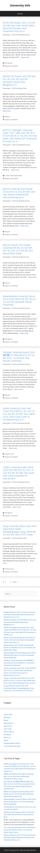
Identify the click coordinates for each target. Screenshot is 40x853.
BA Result (8, 63)
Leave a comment (11, 66)
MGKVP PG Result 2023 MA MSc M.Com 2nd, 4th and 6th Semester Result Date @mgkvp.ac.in (19, 80)
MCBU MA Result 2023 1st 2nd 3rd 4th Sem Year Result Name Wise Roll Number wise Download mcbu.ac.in (19, 27)
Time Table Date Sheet (13, 175)
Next (15, 582)
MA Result (7, 735)
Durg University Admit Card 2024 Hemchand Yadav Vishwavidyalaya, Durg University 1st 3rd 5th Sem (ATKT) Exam (20, 530)
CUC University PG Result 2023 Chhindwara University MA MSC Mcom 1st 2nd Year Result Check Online (19, 829)
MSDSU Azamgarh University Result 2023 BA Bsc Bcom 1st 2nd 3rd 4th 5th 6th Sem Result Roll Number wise (19, 794)
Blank (6, 720)
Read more (25, 57)
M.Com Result (9, 732)
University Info (20, 5)
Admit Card (9, 454)
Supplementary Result (12, 743)
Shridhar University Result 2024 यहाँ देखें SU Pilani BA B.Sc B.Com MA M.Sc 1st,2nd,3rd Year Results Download (19, 356)
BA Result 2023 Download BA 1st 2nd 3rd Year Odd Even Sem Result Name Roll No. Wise (19, 814)
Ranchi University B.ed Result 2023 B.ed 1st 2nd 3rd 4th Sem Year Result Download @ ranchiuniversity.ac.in (19, 193)
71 (11, 582)
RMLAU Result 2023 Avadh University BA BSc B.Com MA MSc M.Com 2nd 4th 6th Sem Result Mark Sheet (18, 249)
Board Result (8, 723)
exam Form (8, 726)
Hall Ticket (8, 729)
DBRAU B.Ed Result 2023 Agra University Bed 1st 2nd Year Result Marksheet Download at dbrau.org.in (18, 776)
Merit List (7, 737)
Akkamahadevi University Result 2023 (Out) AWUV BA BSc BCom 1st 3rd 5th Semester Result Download (19, 300)
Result (7, 117)
